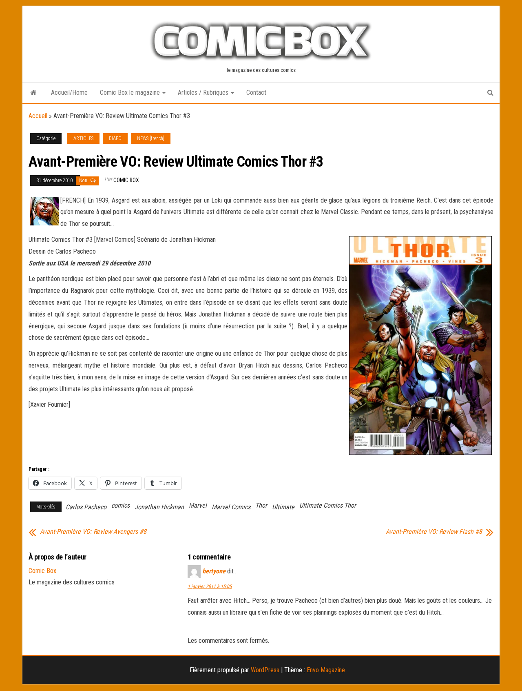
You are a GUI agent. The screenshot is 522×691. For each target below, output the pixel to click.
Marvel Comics (231, 507)
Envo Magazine (326, 670)
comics (120, 505)
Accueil (38, 116)
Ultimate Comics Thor (327, 505)
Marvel (198, 505)
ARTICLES (83, 138)
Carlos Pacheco (86, 507)
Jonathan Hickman (159, 507)
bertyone (214, 571)
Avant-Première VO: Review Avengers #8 (93, 531)
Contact (256, 92)
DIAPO (115, 138)
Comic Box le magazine (130, 92)
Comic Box (126, 180)
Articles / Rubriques (204, 92)
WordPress (265, 670)
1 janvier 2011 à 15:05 (210, 586)
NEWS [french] (150, 138)
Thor (261, 505)
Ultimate (283, 507)
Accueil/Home (69, 92)
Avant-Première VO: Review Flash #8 (434, 531)
